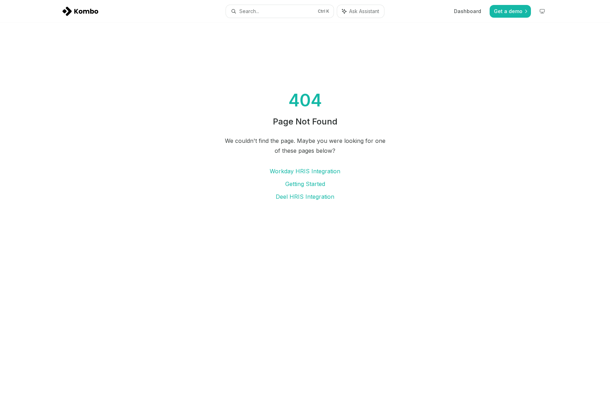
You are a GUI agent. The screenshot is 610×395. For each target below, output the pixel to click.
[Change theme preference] (542, 11)
